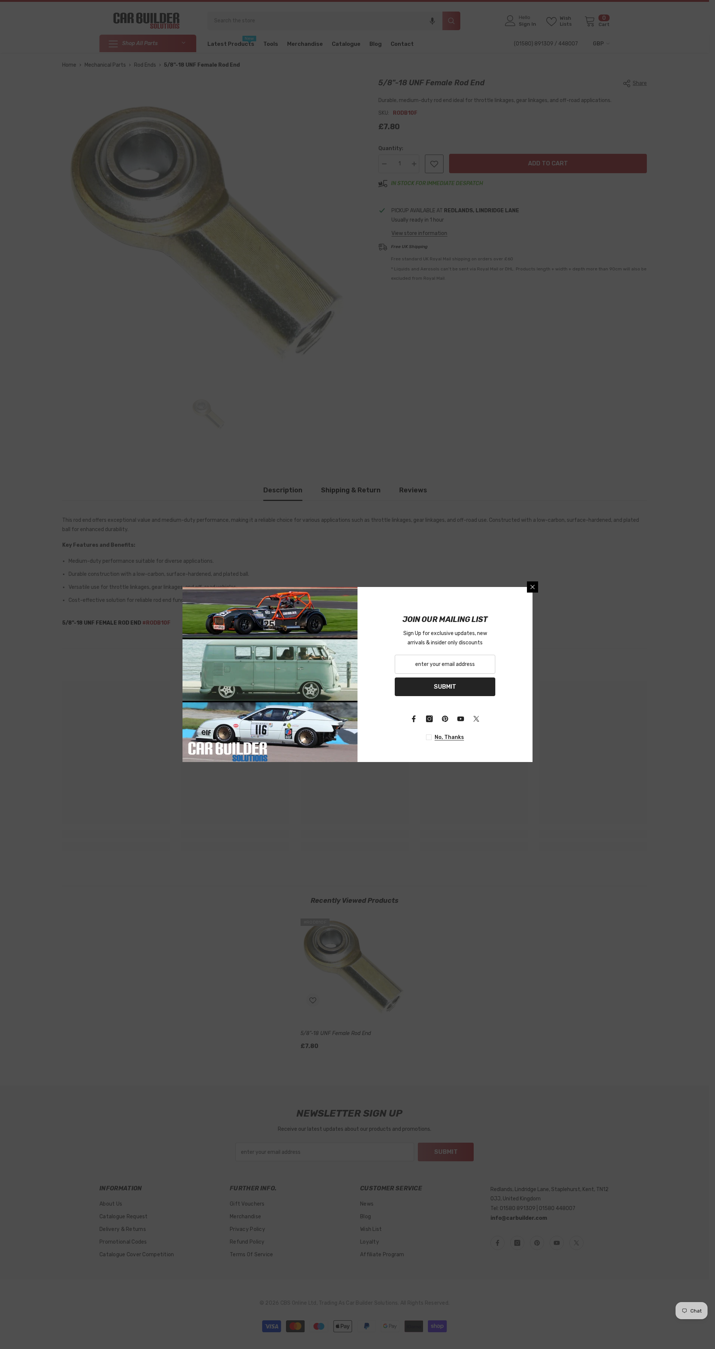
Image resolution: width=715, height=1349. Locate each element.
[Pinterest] (445, 719)
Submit (445, 686)
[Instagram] (429, 719)
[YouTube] (460, 719)
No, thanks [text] (449, 737)
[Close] (532, 587)
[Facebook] (414, 719)
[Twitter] (476, 719)
